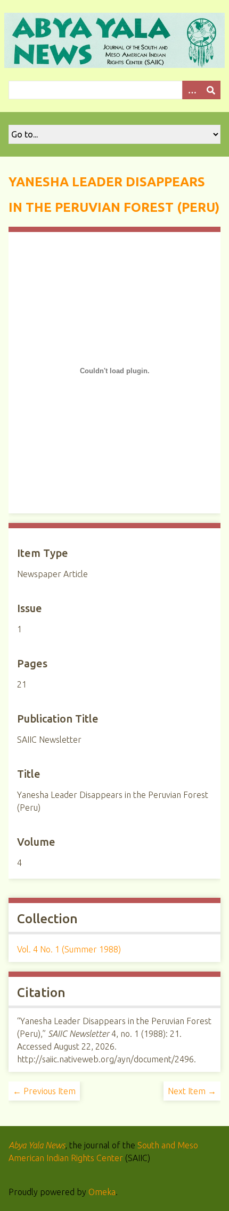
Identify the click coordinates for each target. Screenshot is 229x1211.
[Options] (191, 90)
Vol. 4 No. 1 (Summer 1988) (69, 949)
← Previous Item (44, 1091)
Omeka (102, 1192)
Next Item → (192, 1091)
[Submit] (210, 90)
